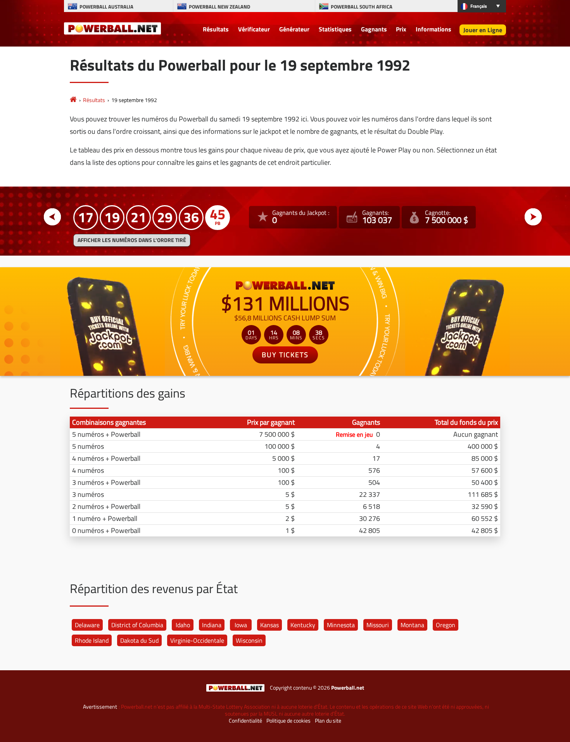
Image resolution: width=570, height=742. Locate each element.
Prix (401, 29)
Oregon (445, 625)
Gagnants (374, 29)
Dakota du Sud (139, 640)
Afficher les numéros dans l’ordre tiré (132, 240)
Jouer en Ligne (482, 30)
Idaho (183, 625)
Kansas (269, 625)
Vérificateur (254, 29)
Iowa (241, 625)
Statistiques (335, 29)
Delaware (87, 625)
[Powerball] (73, 100)
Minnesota (341, 625)
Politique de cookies (288, 720)
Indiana (211, 625)
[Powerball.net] (112, 28)
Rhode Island (92, 640)
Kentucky (302, 625)
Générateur (294, 29)
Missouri (377, 625)
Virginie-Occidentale (197, 640)
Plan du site (328, 720)
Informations (433, 29)
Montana (412, 625)
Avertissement (100, 706)
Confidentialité (245, 720)
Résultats (216, 29)
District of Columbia (137, 625)
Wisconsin (249, 640)
